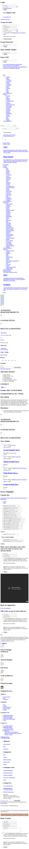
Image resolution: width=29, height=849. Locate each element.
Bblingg (8, 246)
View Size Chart (4, 349)
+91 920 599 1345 (9, 725)
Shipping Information (8, 715)
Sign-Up (8, 134)
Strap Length (6, 527)
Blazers (8, 173)
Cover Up (8, 192)
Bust (4, 509)
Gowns (7, 184)
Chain (7, 87)
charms (7, 209)
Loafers (8, 258)
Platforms (8, 253)
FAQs (4, 720)
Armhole (5, 515)
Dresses (8, 99)
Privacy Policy (4, 803)
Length (5, 507)
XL (14, 456)
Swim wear (8, 193)
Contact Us (5, 699)
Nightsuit (8, 200)
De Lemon (8, 241)
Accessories (8, 84)
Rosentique (8, 231)
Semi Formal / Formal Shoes (12, 260)
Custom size (3, 348)
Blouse (4, 501)
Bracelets (8, 85)
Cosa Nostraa (9, 244)
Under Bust (6, 511)
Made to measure (7, 271)
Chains (7, 114)
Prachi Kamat (4, 332)
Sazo (7, 196)
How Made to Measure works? (10, 272)
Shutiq (7, 265)
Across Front (6, 529)
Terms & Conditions (7, 717)
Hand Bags (8, 220)
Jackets (7, 83)
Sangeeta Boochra (10, 245)
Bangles (8, 111)
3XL (20, 468)
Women (5, 94)
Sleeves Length (6, 521)
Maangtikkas (9, 113)
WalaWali (8, 197)
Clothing (8, 77)
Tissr (7, 263)
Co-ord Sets (8, 80)
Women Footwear (10, 250)
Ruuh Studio (9, 226)
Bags (7, 219)
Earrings (8, 108)
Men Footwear (9, 257)
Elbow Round (6, 524)
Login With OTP (7, 17)
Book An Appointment (6, 608)
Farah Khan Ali (9, 235)
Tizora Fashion (9, 234)
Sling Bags (8, 222)
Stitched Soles (9, 268)
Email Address (6, 539)
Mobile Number (6, 541)
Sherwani (8, 82)
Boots (7, 90)
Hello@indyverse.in (9, 729)
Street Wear (8, 195)
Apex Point (5, 517)
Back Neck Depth (7, 520)
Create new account (5, 19)
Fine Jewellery (9, 203)
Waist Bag (8, 224)
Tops (7, 97)
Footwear (8, 88)
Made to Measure (7, 707)
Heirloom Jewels (10, 227)
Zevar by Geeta (9, 229)
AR (4, 454)
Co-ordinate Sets (10, 101)
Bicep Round (6, 523)
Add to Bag (7, 368)
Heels (7, 118)
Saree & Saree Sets (10, 104)
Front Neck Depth (7, 518)
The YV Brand (9, 240)
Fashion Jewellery (10, 210)
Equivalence (9, 243)
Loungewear (9, 198)
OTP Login (12, 134)
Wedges (8, 120)
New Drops (6, 164)
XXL (18, 468)
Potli (7, 221)
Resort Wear (9, 106)
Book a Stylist (6, 142)
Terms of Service (16, 32)
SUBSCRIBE (17, 800)
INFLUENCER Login (8, 136)
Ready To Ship (6, 144)
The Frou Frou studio (11, 267)
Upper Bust (6, 508)
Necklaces (8, 109)
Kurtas (7, 102)
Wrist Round (6, 526)
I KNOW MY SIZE (5, 498)
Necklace (8, 205)
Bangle (7, 207)
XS (12, 468)
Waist (4, 512)
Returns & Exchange (8, 716)
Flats (7, 89)
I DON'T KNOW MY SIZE (16, 498)
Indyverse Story (6, 696)
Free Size (13, 445)
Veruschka (8, 264)
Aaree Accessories (10, 238)
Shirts (7, 78)
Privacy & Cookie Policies (9, 719)
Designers (8, 225)
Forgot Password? (7, 8)
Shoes (7, 92)
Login (4, 134)
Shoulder (5, 514)
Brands (5, 166)
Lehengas (8, 103)
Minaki (7, 239)
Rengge (8, 233)
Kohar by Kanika (10, 230)
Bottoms (8, 79)
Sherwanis (8, 178)
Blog (4, 292)
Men (4, 75)
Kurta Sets (8, 177)
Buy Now (3, 368)
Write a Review (4, 354)
